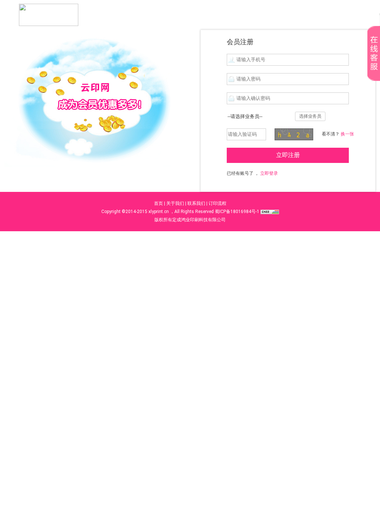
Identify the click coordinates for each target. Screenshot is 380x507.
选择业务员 (310, 116)
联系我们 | (197, 203)
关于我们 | (176, 203)
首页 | (159, 203)
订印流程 (217, 203)
